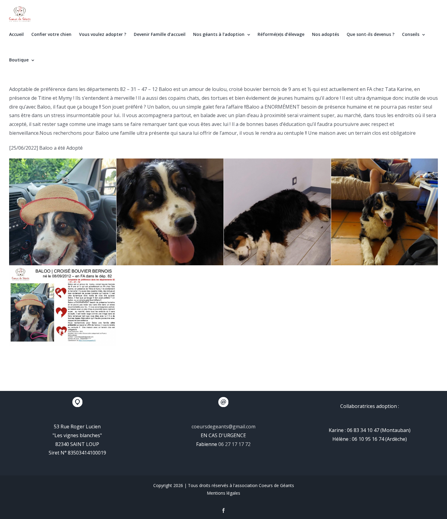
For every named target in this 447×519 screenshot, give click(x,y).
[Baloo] (62, 230)
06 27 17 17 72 (234, 444)
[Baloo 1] (170, 230)
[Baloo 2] (277, 230)
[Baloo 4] (62, 306)
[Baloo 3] (384, 229)
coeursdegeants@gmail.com (223, 426)
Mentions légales (223, 493)
